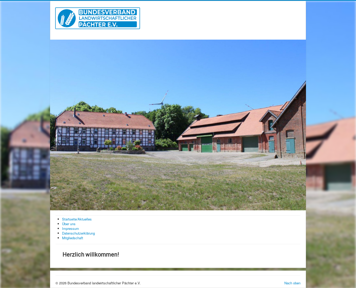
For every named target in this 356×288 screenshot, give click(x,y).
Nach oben (292, 282)
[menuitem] (77, 219)
